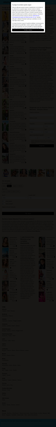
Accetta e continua (28, 30)
